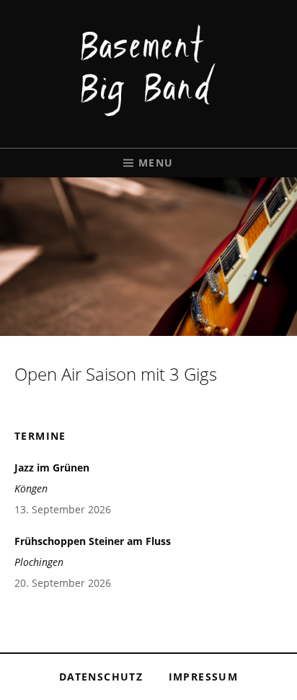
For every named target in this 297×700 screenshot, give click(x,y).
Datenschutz (101, 676)
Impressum (204, 676)
